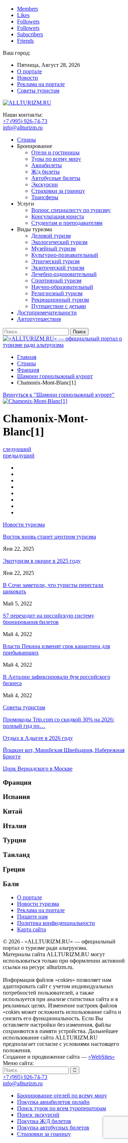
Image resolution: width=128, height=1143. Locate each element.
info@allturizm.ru (23, 128)
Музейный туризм (53, 248)
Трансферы (44, 197)
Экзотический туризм (57, 268)
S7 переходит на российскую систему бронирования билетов (48, 619)
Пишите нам (32, 917)
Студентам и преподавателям (66, 223)
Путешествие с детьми (58, 306)
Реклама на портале (41, 84)
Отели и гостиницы (55, 152)
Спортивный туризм (56, 280)
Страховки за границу (58, 191)
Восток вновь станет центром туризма (49, 537)
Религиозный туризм (56, 293)
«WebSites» (101, 1057)
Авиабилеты (46, 165)
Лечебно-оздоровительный (64, 274)
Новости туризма (38, 904)
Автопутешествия (39, 319)
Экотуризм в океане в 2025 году (42, 561)
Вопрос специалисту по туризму (71, 210)
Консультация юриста (57, 216)
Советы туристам (38, 91)
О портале (29, 71)
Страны (26, 140)
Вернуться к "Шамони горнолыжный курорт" (58, 395)
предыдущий (18, 456)
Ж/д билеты (45, 172)
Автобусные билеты (55, 178)
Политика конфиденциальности (56, 923)
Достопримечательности (47, 312)
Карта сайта (31, 929)
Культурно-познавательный (64, 255)
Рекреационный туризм (60, 300)
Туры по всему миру (56, 159)
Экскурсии (44, 184)
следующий (17, 449)
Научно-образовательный (62, 287)
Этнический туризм (55, 261)
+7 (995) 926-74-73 (25, 121)
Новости (27, 78)
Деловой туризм (51, 236)
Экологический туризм (59, 242)
